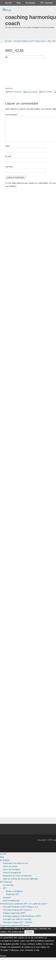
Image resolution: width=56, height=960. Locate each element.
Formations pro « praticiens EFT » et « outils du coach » (23, 904)
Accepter (29, 932)
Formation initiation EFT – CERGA (17, 922)
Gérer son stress (10, 866)
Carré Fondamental (11, 900)
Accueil (8, 3)
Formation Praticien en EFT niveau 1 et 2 (30, 41)
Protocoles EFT (12, 894)
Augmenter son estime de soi (15, 863)
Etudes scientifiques (14, 891)
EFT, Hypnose (47, 3)
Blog (18, 3)
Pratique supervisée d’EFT (14, 913)
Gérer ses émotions (11, 869)
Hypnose (7, 897)
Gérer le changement (12, 872)
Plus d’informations (16, 932)
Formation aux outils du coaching (17, 919)
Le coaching (8, 885)
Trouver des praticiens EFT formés (15, 925)
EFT (5, 888)
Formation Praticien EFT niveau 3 (17, 910)
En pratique (30, 3)
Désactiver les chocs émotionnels (17, 876)
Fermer (3, 956)
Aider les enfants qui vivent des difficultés (20, 879)
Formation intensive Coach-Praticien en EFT (22, 916)
